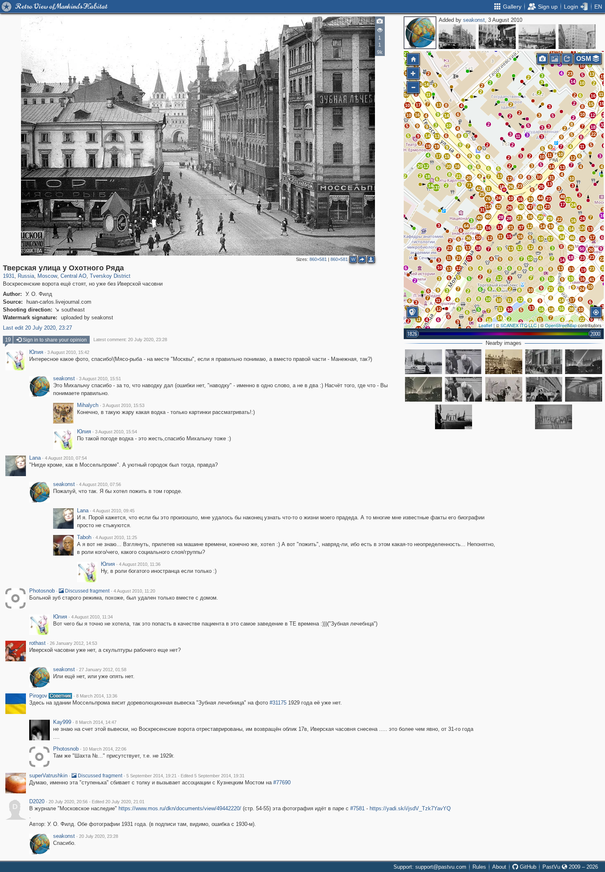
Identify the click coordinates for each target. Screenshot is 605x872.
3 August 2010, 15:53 (123, 405)
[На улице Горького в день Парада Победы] (583, 361)
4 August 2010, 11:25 (116, 537)
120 (582, 228)
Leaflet (485, 325)
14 (572, 81)
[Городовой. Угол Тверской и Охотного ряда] (543, 389)
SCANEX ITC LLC (518, 325)
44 (540, 197)
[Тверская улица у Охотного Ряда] (504, 189)
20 (468, 177)
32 (498, 206)
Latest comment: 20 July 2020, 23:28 (130, 339)
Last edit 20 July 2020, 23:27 (37, 328)
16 (593, 95)
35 (560, 228)
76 (488, 198)
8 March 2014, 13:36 (96, 695)
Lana (35, 458)
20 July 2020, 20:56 (68, 801)
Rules (479, 867)
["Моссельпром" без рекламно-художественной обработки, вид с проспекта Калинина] (577, 36)
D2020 (36, 802)
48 (562, 196)
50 (581, 248)
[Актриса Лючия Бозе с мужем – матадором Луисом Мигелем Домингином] (503, 389)
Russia (26, 276)
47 (530, 207)
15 (591, 104)
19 (530, 199)
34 (561, 237)
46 (572, 237)
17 (550, 238)
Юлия (36, 352)
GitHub (527, 867)
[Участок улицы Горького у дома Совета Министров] (543, 361)
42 (478, 188)
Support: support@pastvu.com (429, 867)
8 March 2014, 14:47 (95, 722)
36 (468, 238)
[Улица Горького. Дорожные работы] (463, 389)
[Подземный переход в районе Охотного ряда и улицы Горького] (583, 389)
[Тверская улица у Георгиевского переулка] (497, 36)
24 (498, 197)
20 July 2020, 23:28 (98, 836)
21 (519, 217)
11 (601, 94)
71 (469, 185)
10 (581, 65)
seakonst (474, 20)
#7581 (357, 808)
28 (509, 218)
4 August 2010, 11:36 (140, 564)
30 (521, 207)
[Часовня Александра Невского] (503, 361)
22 (593, 134)
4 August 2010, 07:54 (66, 458)
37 (521, 227)
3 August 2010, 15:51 (100, 378)
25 (541, 186)
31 (551, 177)
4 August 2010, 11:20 (134, 590)
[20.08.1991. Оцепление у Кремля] (553, 417)
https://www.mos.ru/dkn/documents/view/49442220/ (180, 808)
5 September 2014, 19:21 (151, 775)
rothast (37, 643)
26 (509, 207)
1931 (8, 276)
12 (592, 115)
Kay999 (62, 722)
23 (570, 73)
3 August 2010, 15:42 (68, 352)
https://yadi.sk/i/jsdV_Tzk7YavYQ (410, 808)
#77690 (282, 782)
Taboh (84, 537)
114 (487, 206)
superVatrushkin (48, 776)
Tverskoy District (110, 276)
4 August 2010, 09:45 (114, 510)
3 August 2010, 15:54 (116, 431)
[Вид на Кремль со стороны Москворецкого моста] (537, 36)
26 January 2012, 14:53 (73, 643)
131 (436, 187)
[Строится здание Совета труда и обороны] (457, 36)
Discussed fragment (86, 591)
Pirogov (38, 696)
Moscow (47, 276)
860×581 (318, 259)
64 (466, 225)
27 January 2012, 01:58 (102, 669)
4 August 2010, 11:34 (92, 616)
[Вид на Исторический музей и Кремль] (453, 417)
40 (479, 217)
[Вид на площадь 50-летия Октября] (423, 361)
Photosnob (42, 591)
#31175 (278, 703)
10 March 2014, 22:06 (104, 748)
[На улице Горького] (423, 389)
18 (593, 127)
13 (591, 74)
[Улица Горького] (463, 361)
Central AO (73, 276)
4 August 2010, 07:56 (100, 484)
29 (540, 217)
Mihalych (87, 405)
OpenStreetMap (561, 325)
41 (540, 207)
